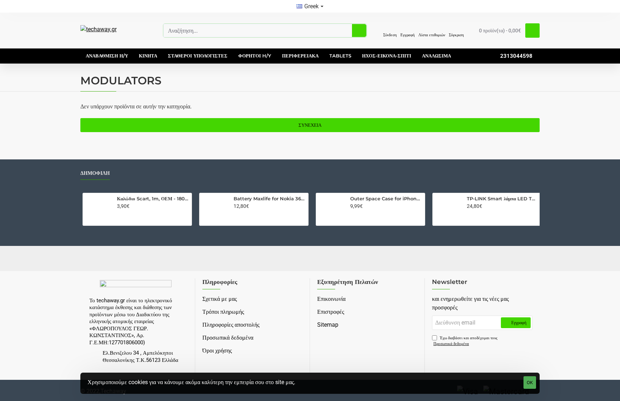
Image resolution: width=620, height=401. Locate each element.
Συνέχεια (310, 125)
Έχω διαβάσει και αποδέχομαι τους (465, 341)
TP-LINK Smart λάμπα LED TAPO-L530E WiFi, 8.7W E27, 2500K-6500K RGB (503, 198)
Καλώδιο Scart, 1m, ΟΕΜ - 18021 (153, 198)
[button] (122, 216)
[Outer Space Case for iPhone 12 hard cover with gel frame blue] (331, 209)
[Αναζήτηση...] (359, 30)
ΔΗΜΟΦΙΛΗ (95, 173)
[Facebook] (310, 258)
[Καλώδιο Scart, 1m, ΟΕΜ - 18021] (98, 209)
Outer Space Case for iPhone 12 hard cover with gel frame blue (386, 198)
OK (530, 382)
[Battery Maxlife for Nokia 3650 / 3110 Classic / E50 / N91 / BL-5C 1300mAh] (215, 209)
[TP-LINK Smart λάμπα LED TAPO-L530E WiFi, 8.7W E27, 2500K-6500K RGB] (448, 209)
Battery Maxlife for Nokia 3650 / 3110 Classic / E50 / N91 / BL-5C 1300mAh (270, 198)
